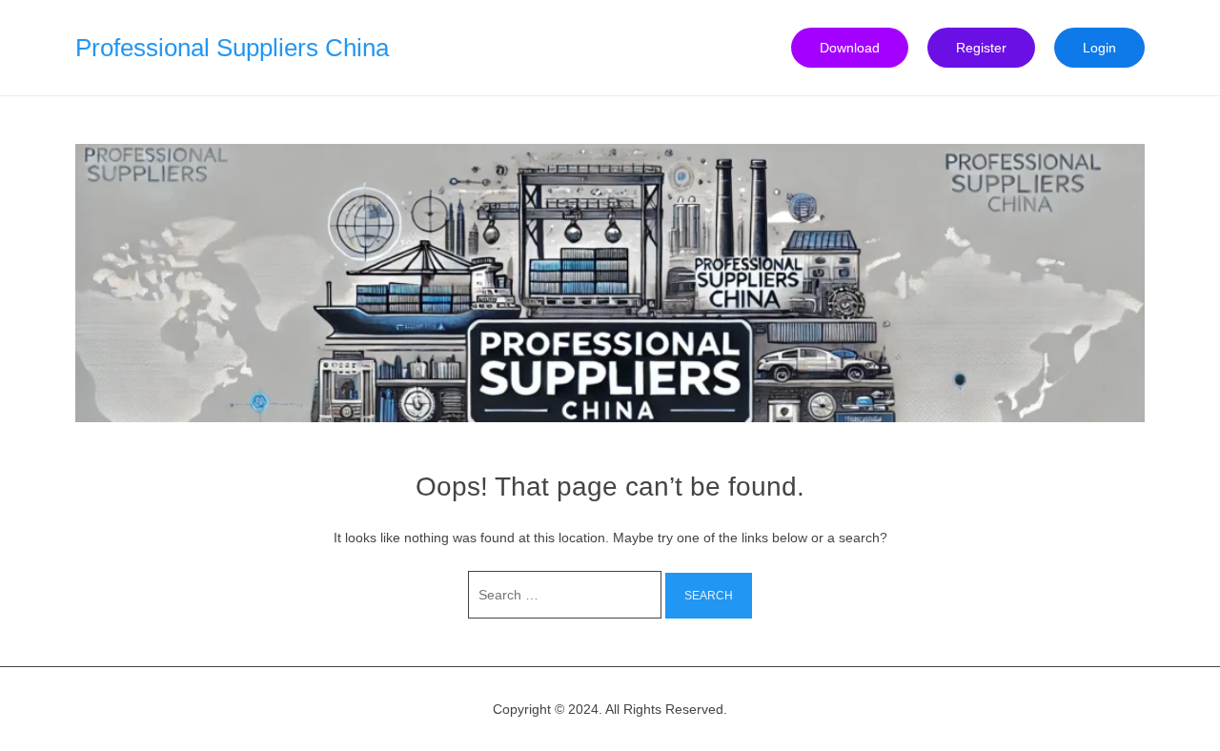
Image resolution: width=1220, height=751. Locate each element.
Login (1099, 47)
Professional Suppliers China (232, 47)
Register (981, 47)
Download (850, 47)
